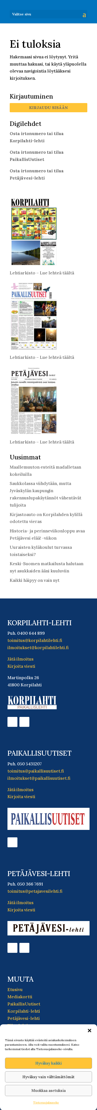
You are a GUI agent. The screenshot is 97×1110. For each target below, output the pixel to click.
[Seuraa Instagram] (24, 722)
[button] (89, 1030)
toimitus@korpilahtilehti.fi (34, 640)
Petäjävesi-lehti (23, 1018)
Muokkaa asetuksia (48, 1090)
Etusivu (15, 989)
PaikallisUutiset (23, 1004)
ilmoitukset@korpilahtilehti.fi (38, 647)
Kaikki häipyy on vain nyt (34, 580)
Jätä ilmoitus (20, 659)
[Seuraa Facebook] (12, 722)
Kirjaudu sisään (48, 107)
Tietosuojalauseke (46, 1102)
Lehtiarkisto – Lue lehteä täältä (42, 273)
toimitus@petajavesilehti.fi (34, 891)
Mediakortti (19, 996)
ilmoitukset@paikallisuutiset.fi (38, 778)
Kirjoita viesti (21, 666)
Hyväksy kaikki (48, 1063)
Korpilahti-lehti (23, 1011)
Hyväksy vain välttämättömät (48, 1076)
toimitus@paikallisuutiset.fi (35, 771)
